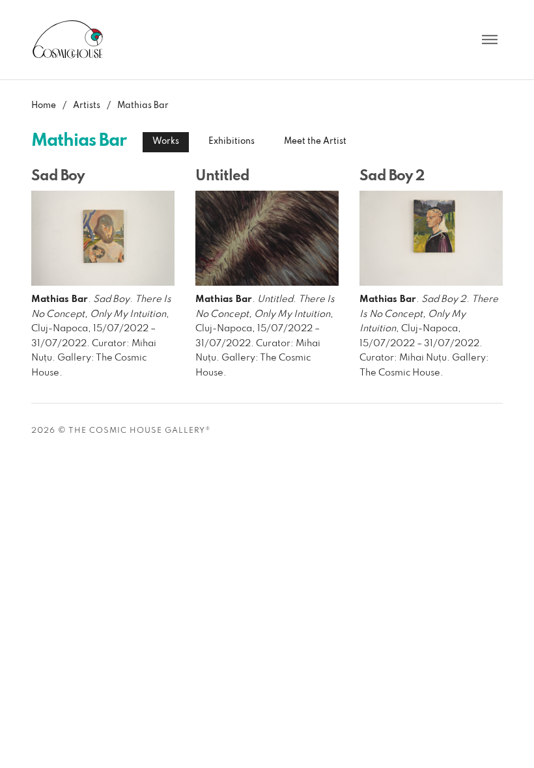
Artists (86, 106)
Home (43, 106)
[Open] (490, 39)
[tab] (166, 142)
